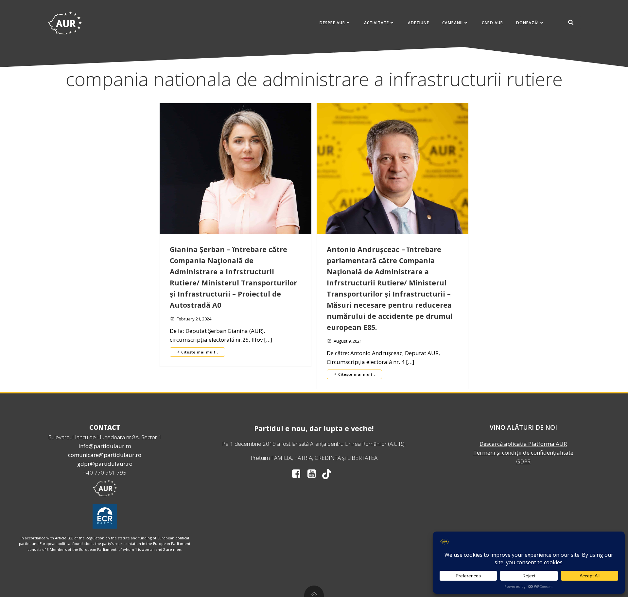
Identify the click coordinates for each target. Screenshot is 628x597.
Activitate (376, 23)
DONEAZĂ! (527, 23)
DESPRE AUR (332, 23)
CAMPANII (452, 23)
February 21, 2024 (194, 319)
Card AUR (492, 23)
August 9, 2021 (348, 341)
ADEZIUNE (418, 23)
